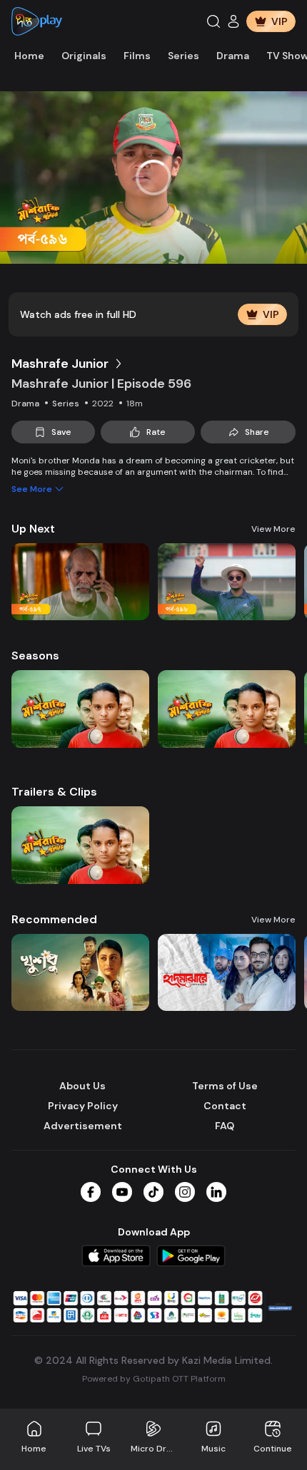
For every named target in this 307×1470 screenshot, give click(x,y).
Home (29, 55)
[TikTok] (153, 1192)
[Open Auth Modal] (233, 21)
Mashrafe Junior (60, 363)
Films (137, 55)
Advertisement (83, 1125)
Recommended (54, 919)
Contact (224, 1105)
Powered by (154, 1378)
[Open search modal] (213, 21)
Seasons (35, 655)
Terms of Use (225, 1085)
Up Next (33, 528)
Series (183, 55)
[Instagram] (185, 1192)
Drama (232, 55)
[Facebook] (91, 1192)
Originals (83, 55)
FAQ (224, 1125)
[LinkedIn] (216, 1192)
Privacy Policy (83, 1105)
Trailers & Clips (54, 791)
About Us (82, 1085)
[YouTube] (122, 1192)
